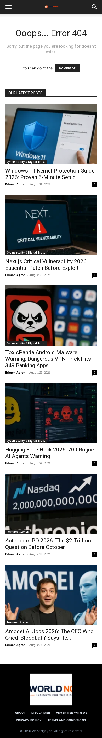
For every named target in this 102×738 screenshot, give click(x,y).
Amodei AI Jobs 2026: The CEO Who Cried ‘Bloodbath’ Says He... (49, 634)
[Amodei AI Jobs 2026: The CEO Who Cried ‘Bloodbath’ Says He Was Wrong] (51, 595)
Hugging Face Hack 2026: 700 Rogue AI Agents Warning (49, 452)
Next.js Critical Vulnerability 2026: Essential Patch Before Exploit (46, 264)
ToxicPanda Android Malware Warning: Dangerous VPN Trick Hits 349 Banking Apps (48, 359)
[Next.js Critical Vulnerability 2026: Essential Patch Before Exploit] (51, 225)
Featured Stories (18, 532)
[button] (8, 7)
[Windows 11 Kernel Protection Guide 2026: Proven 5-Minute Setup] (51, 134)
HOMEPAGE (67, 68)
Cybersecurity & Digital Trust (26, 162)
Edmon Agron (15, 184)
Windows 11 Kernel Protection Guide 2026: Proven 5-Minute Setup (50, 174)
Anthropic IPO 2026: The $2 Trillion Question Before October (48, 543)
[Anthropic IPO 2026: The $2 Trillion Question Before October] (51, 504)
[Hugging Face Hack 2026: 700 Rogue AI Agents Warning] (51, 413)
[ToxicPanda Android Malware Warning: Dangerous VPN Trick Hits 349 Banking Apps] (51, 315)
